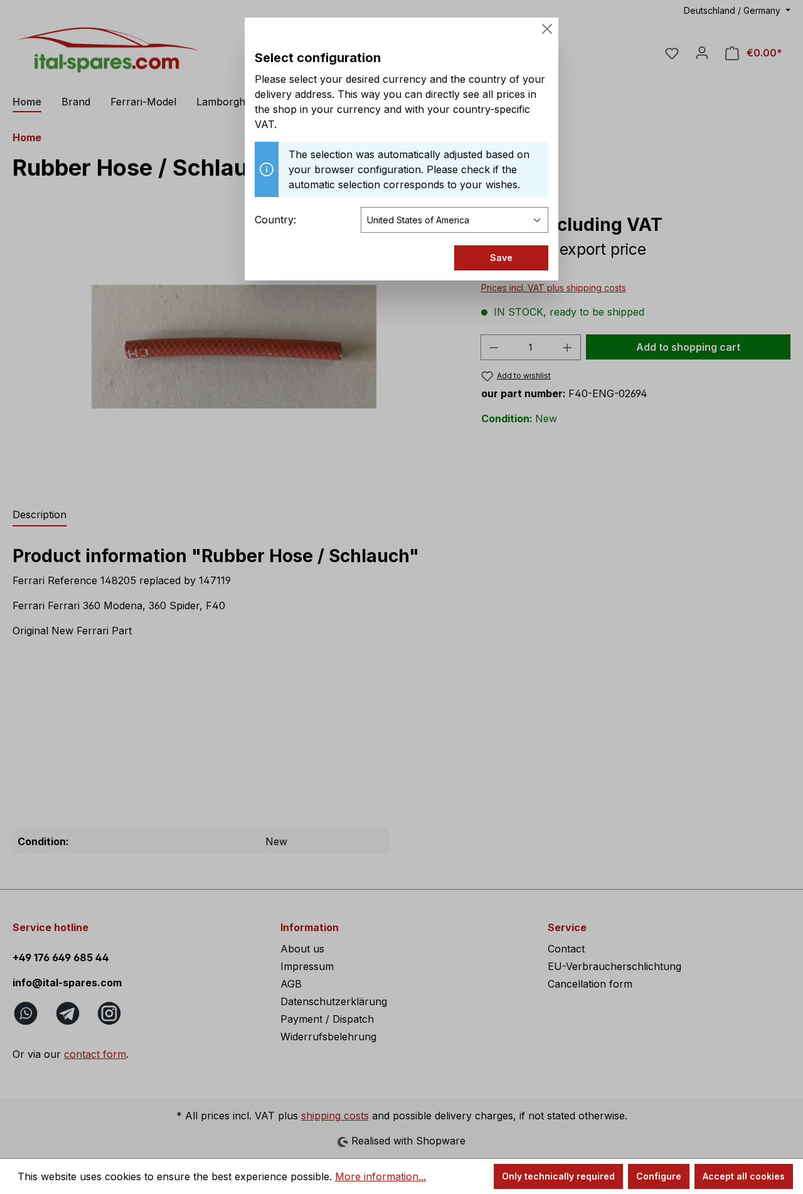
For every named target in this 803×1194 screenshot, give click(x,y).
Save (501, 257)
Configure (658, 1176)
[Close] (547, 29)
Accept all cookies (744, 1176)
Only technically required (558, 1176)
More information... (380, 1176)
